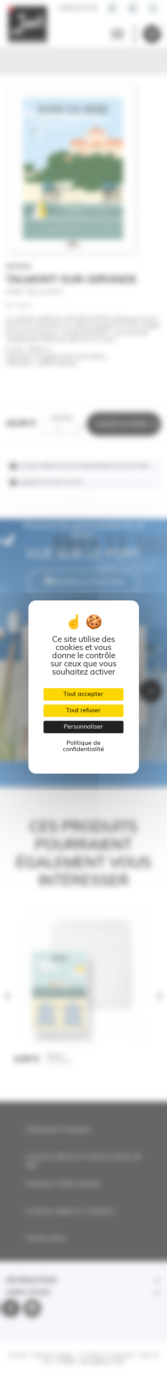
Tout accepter (83, 694)
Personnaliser (83, 727)
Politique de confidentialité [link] (83, 746)
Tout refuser (83, 711)
